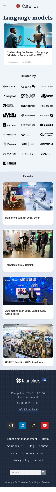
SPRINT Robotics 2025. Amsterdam (25, 362)
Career (13, 453)
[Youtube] (45, 425)
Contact (43, 446)
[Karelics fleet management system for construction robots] (27, 6)
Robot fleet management (22, 439)
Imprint (38, 460)
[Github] (11, 425)
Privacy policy (21, 460)
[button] (4, 6)
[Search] (43, 472)
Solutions (13, 446)
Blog (31, 446)
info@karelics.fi (28, 409)
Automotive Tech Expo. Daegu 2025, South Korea (25, 312)
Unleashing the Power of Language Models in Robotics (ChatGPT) (27, 54)
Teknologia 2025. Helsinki (19, 265)
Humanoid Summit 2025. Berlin (22, 217)
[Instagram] (33, 425)
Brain (45, 439)
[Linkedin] (22, 425)
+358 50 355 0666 (28, 403)
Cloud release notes (34, 453)
